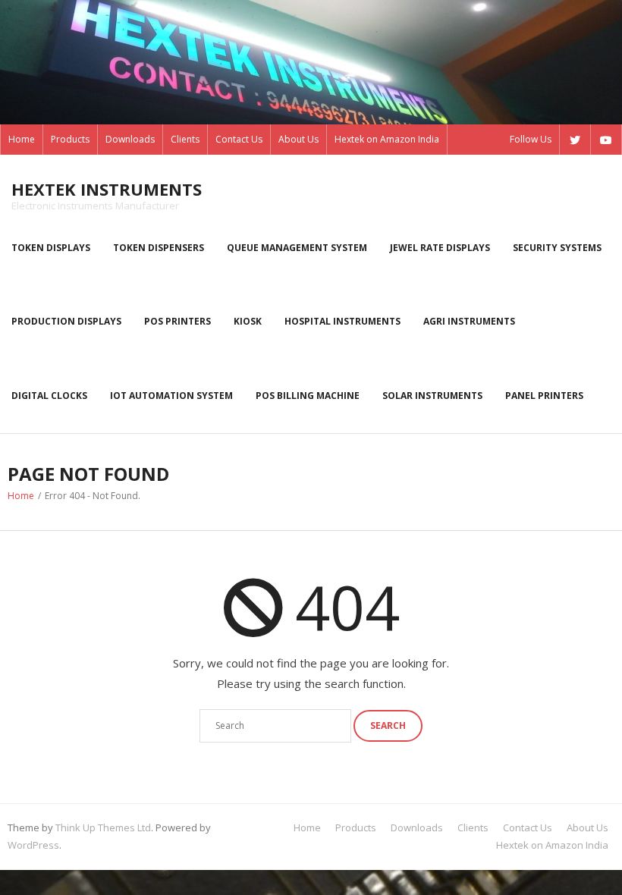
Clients (185, 139)
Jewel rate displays (440, 247)
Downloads (130, 139)
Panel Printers (544, 395)
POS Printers (177, 321)
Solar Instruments (432, 395)
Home (21, 139)
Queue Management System (297, 247)
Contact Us (238, 139)
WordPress (33, 845)
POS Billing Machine (308, 395)
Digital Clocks (49, 395)
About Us (298, 139)
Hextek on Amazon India (387, 139)
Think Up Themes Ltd (103, 827)
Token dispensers (158, 247)
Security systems (557, 247)
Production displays (66, 321)
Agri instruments (469, 321)
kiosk (248, 321)
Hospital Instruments (342, 321)
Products (70, 139)
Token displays (50, 247)
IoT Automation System (171, 395)
